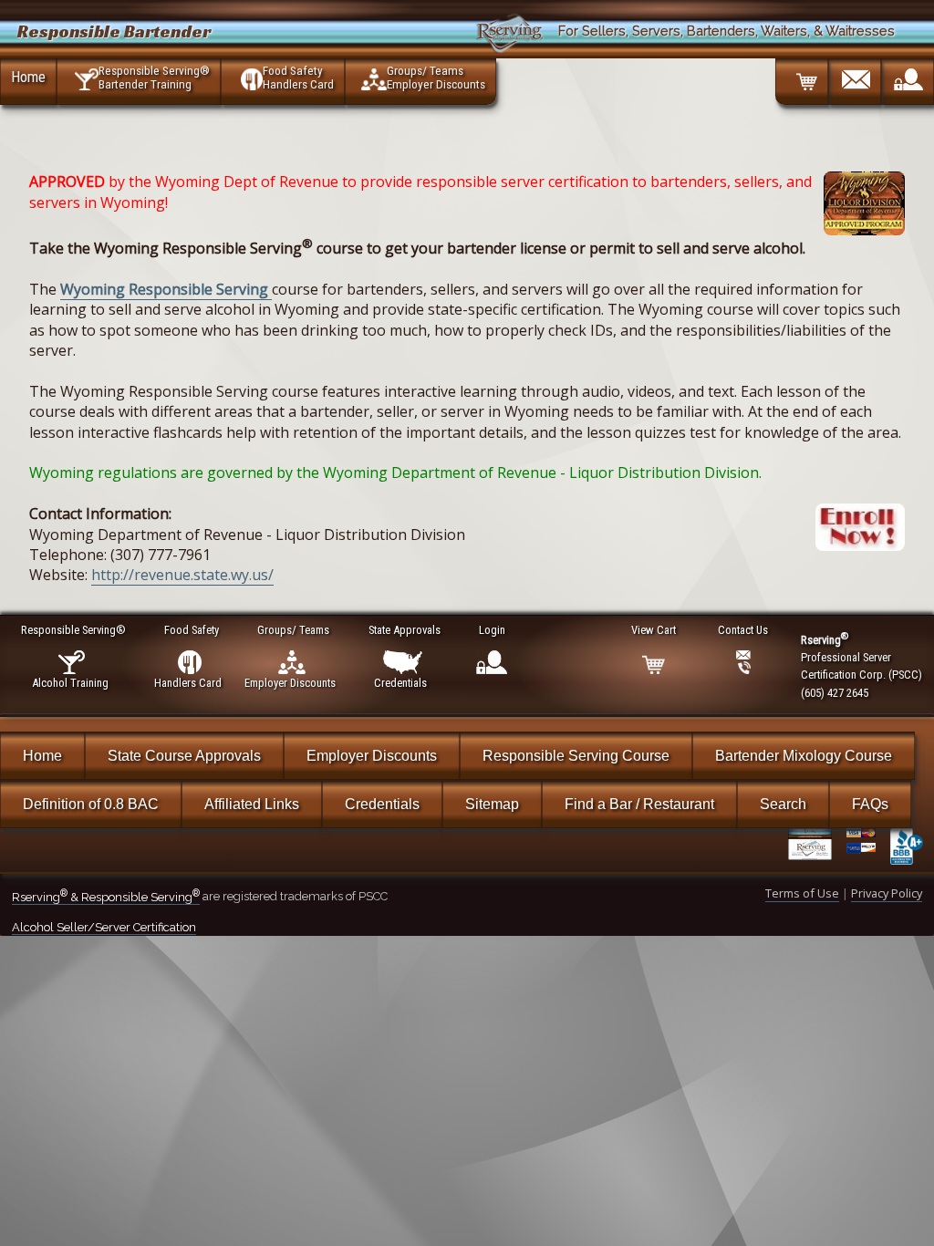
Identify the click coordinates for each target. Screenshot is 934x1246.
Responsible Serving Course (576, 755)
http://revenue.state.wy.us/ (182, 575)
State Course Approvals (184, 755)
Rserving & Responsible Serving (106, 897)
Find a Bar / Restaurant (639, 804)
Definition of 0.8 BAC (91, 804)
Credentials (382, 804)
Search (783, 804)
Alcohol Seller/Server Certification (104, 927)
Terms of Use (802, 893)
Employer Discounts (371, 755)
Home (28, 76)
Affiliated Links (251, 804)
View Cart (653, 630)
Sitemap (492, 804)
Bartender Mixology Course (803, 755)
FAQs (870, 804)
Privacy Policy (886, 893)
